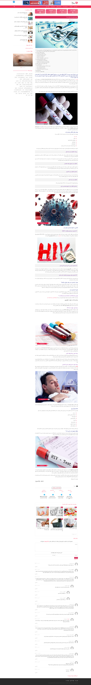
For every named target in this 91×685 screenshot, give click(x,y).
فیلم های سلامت (65, 6)
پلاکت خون (24, 93)
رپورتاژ (31, 82)
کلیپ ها (76, 680)
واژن (18, 91)
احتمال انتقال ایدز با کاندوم (41, 55)
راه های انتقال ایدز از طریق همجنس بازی (43, 58)
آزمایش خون (30, 73)
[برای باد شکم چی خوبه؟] (70, 522)
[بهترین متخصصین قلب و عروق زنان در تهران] (30, 23)
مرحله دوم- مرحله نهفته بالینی (41, 68)
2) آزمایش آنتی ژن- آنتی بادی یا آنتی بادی (43, 61)
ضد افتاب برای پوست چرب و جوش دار (27, 84)
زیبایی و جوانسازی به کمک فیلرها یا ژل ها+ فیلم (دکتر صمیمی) (23, 63)
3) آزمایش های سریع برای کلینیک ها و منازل (43, 62)
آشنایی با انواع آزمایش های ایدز (40, 59)
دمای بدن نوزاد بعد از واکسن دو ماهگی (27, 80)
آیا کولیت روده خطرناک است (28, 75)
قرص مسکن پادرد (20, 88)
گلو (26, 95)
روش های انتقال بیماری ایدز (40, 52)
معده (23, 89)
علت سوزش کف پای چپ (29, 86)
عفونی (62, 507)
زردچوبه (23, 82)
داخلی (75, 507)
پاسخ (36, 566)
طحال (20, 84)
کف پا (29, 95)
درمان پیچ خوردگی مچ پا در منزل (22, 12)
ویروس (31, 93)
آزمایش (60, 235)
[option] (69, 494)
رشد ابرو (17, 80)
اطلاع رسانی (30, 77)
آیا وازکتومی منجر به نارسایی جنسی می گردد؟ (20, 35)
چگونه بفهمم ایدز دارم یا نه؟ (40, 71)
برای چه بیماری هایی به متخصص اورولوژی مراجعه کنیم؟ (21, 31)
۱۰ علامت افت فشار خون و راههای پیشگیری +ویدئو (20, 27)
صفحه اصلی (75, 6)
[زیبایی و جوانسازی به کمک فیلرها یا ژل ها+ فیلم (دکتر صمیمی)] (23, 60)
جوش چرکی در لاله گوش (26, 79)
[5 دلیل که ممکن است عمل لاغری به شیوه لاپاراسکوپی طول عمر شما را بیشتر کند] (56, 522)
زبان (25, 82)
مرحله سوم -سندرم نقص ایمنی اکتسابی (43, 69)
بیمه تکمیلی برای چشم (29, 48)
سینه (15, 82)
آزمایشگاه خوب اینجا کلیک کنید (52, 297)
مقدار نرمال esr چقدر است (17, 89)
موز (31, 91)
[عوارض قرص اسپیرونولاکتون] (70, 511)
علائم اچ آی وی (38, 70)
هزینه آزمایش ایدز (39, 64)
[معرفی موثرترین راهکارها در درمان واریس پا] (30, 18)
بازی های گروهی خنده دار (21, 77)
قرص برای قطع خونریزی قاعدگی (28, 88)
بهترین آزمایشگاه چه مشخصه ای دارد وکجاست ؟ (44, 65)
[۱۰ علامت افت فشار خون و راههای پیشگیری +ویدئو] (30, 27)
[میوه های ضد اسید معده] (42, 511)
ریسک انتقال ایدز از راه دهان (41, 53)
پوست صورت (20, 93)
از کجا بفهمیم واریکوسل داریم (20, 75)
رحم (20, 80)
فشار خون (21, 86)
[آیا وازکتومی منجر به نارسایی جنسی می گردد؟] (30, 36)
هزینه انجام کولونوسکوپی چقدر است (25, 91)
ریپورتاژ (74, 486)
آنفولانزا (27, 73)
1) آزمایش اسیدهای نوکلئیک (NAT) (42, 60)
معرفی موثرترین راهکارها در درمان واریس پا (20, 17)
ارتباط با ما (67, 680)
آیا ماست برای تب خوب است (20, 73)
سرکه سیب (19, 82)
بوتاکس (16, 77)
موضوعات (71, 6)
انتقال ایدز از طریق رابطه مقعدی (42, 54)
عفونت (17, 84)
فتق (24, 86)
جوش (31, 79)
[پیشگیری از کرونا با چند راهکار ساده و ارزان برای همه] (42, 522)
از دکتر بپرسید (53, 6)
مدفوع (16, 88)
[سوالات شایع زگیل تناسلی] (30, 41)
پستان (28, 93)
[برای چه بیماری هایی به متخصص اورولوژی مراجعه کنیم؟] (30, 32)
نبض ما (76, 79)
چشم (16, 93)
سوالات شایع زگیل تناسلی (23, 39)
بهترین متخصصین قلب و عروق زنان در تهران (20, 21)
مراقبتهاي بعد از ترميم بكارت (28, 89)
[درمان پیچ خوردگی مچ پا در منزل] (30, 14)
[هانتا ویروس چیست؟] (56, 511)
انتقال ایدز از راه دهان (40, 56)
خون (75, 136)
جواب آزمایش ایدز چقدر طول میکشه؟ (41, 63)
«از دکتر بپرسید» (46, 541)
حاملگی (21, 79)
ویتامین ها (15, 91)
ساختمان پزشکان (58, 6)
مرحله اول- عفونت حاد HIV (41, 67)
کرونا (31, 95)
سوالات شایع (48, 6)
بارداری (27, 77)
